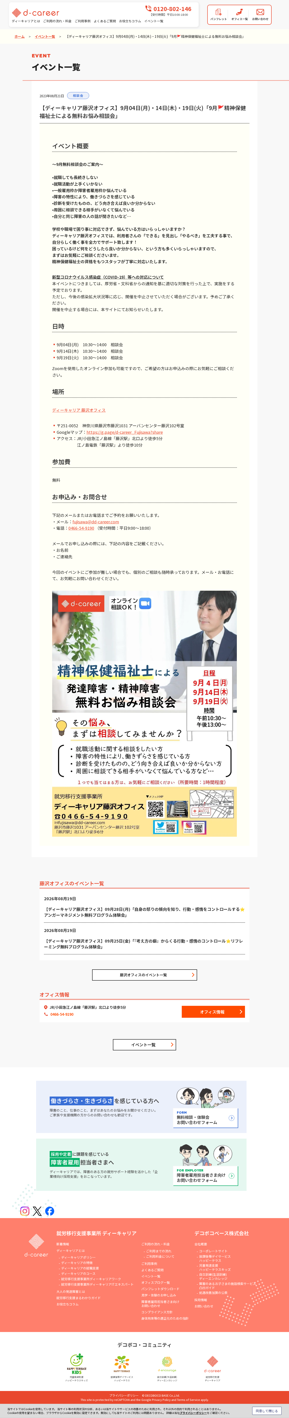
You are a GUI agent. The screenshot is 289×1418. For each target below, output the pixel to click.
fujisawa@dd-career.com (95, 522)
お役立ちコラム (130, 21)
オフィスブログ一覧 (155, 1282)
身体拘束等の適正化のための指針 (165, 1318)
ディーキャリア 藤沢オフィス (79, 410)
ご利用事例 (83, 21)
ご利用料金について (160, 1256)
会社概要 (200, 1244)
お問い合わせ (203, 1306)
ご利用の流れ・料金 (57, 21)
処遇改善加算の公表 (213, 1292)
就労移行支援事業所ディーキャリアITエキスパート (97, 1284)
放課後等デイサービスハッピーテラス (215, 1258)
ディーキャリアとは (26, 21)
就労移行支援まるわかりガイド (78, 1298)
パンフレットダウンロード (160, 1289)
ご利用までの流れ (158, 1251)
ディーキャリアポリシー (78, 1257)
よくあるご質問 (105, 21)
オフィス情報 (212, 1012)
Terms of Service (188, 1400)
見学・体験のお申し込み (158, 1295)
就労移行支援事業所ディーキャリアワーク (91, 1279)
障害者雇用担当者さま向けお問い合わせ (160, 1303)
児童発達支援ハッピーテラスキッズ (215, 1267)
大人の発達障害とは (70, 1291)
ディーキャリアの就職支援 (80, 1268)
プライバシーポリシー (124, 1395)
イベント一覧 (153, 21)
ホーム (19, 36)
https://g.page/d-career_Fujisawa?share (124, 432)
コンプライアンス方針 (157, 1312)
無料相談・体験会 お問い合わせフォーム (197, 1117)
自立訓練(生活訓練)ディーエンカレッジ (213, 1276)
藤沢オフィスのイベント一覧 (143, 974)
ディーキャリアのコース (78, 1273)
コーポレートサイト (213, 1251)
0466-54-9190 (81, 528)
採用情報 (200, 1300)
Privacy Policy (161, 1400)
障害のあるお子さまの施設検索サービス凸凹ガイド (227, 1285)
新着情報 (62, 1244)
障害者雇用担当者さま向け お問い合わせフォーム (201, 1175)
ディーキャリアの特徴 (77, 1262)
